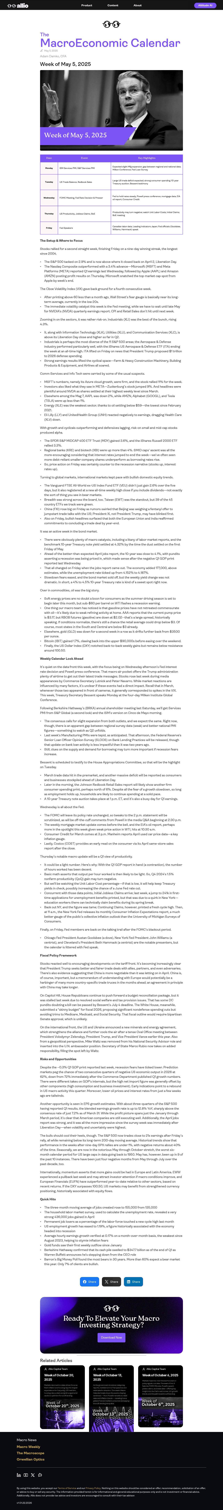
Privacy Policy (93, 1488)
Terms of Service (67, 1488)
